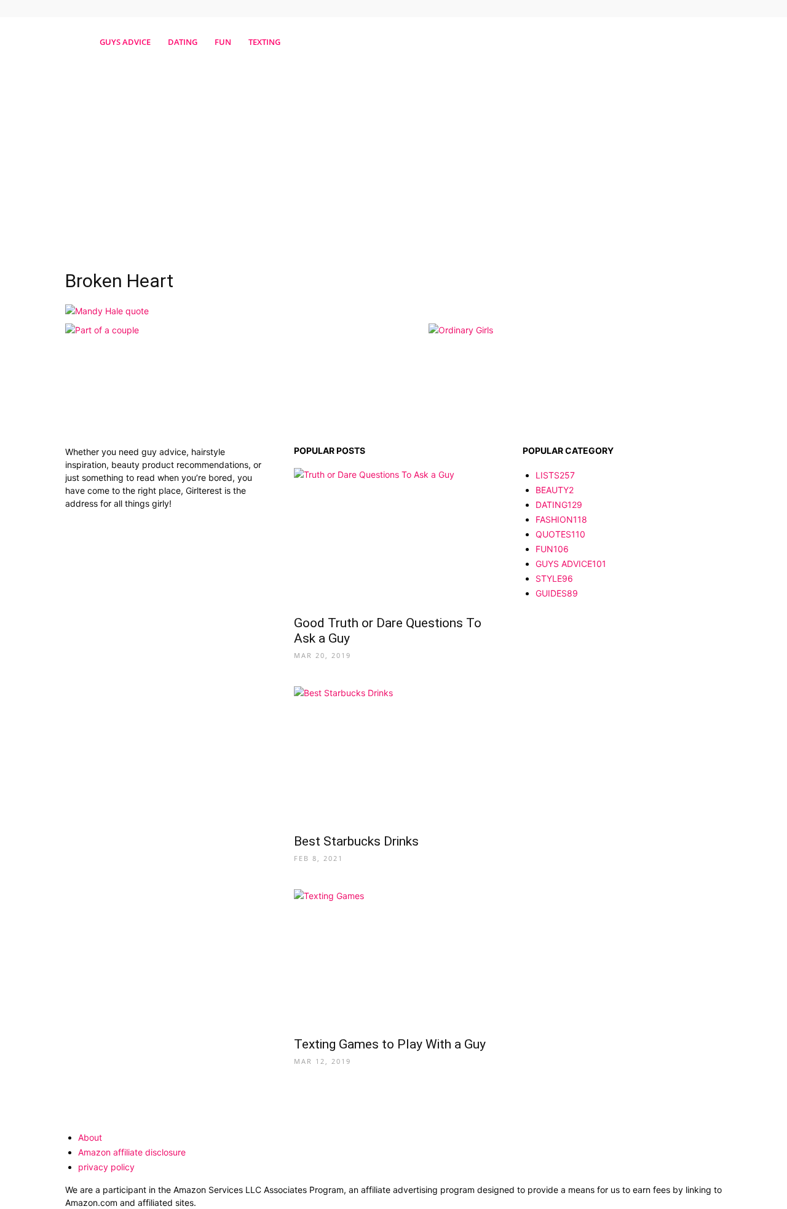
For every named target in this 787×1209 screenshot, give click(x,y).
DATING (182, 41)
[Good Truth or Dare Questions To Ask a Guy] (393, 538)
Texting (264, 41)
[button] (707, 43)
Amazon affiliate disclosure (132, 1152)
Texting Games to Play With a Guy (390, 1044)
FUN (223, 41)
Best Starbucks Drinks (356, 841)
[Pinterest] (692, 8)
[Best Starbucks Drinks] (393, 756)
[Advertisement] (393, 162)
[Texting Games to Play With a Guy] (393, 959)
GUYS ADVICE (125, 41)
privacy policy (106, 1167)
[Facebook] (672, 8)
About (90, 1137)
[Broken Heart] (107, 311)
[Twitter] (712, 8)
